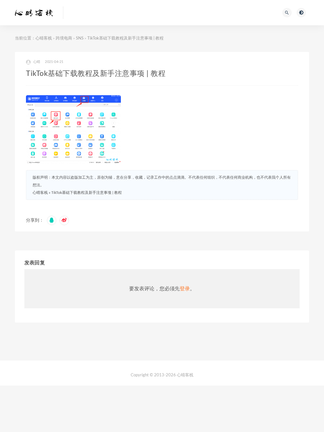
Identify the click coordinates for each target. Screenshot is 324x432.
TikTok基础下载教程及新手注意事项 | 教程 (86, 192)
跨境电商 (64, 38)
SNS (80, 38)
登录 (185, 288)
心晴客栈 (43, 38)
